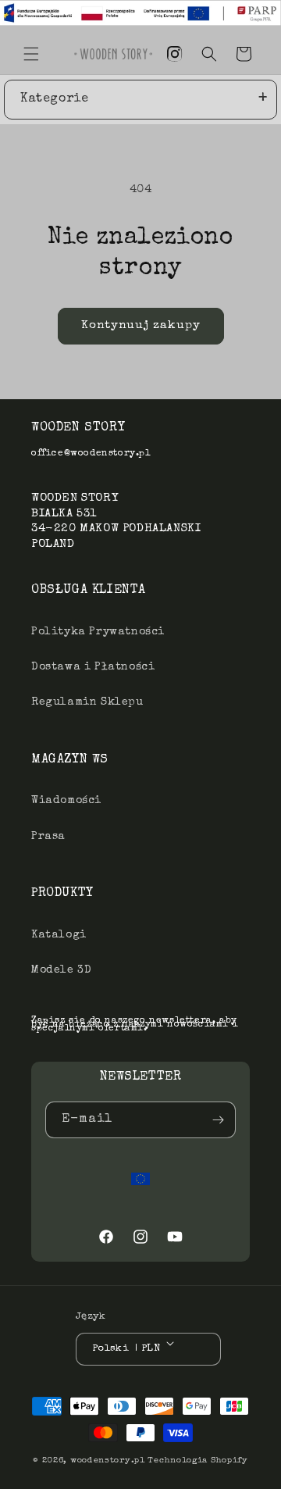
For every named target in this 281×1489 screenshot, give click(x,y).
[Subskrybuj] (218, 1120)
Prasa (48, 836)
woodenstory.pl (107, 1460)
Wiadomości (66, 800)
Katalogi (59, 935)
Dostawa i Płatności (93, 667)
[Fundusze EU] (140, 1179)
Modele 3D (61, 970)
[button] (31, 54)
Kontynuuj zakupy (141, 325)
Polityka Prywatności (98, 632)
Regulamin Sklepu (87, 702)
